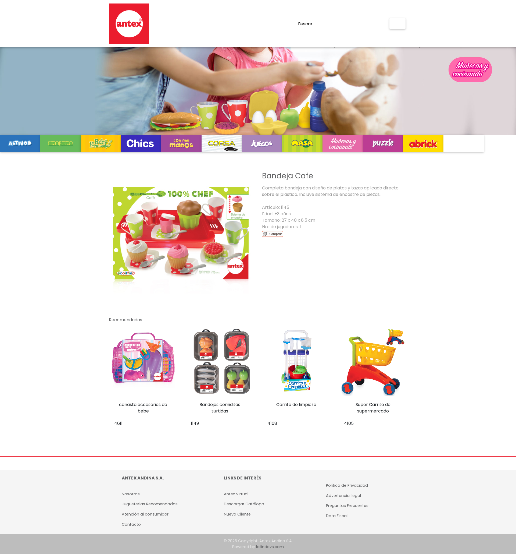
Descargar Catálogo (244, 504)
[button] (120, 231)
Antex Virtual (236, 494)
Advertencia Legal (343, 495)
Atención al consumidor (145, 514)
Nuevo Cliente (237, 514)
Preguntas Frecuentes (347, 505)
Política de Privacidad (347, 485)
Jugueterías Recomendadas (150, 504)
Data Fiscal (336, 515)
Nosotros (131, 494)
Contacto (131, 524)
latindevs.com (270, 546)
